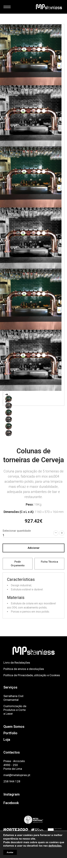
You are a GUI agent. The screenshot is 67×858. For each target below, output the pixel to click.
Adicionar (34, 547)
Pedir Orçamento (18, 563)
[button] (6, 394)
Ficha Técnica (49, 561)
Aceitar (10, 852)
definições (55, 846)
